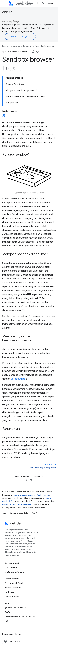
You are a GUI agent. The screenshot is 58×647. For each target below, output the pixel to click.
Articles (7, 12)
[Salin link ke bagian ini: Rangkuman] (22, 429)
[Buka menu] (4, 3)
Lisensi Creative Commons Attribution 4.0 (31, 495)
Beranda (6, 46)
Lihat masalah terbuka (14, 572)
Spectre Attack (18, 378)
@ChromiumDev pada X (15, 607)
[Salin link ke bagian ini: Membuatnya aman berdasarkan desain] (34, 340)
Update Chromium (13, 587)
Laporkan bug (11, 567)
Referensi (27, 46)
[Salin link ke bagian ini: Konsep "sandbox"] (31, 154)
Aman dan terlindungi (44, 46)
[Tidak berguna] (37, 52)
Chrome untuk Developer (16, 583)
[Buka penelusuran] (38, 3)
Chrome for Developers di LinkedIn (20, 616)
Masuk (51, 3)
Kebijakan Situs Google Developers (17, 504)
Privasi (18, 634)
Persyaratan (7, 634)
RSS (6, 621)
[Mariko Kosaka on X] (3, 116)
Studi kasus (9, 592)
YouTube (8, 612)
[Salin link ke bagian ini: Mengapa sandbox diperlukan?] (50, 254)
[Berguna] (33, 52)
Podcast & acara (12, 596)
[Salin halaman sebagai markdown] (14, 68)
